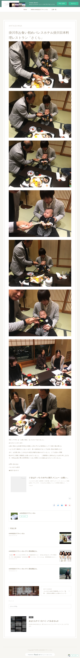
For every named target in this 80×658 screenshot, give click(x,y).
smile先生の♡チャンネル (17, 533)
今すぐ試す (62, 3)
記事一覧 (54, 9)
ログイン (73, 3)
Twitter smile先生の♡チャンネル (39, 9)
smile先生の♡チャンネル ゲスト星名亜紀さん (23, 551)
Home (25, 9)
